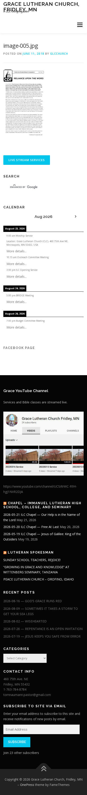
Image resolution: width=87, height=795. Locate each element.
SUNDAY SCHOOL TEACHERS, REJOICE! (31, 560)
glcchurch (59, 54)
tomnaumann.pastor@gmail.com (27, 695)
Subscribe (17, 742)
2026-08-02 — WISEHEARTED (25, 621)
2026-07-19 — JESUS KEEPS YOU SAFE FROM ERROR (42, 636)
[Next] (76, 216)
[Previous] (11, 216)
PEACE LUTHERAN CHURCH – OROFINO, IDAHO (38, 579)
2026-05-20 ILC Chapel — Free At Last (31, 527)
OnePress (27, 785)
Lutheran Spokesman (31, 552)
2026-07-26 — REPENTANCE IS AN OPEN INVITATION (43, 629)
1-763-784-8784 (14, 689)
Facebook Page (19, 348)
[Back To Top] (44, 769)
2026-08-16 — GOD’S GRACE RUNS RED (32, 601)
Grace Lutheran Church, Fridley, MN (41, 6)
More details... (16, 251)
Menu (79, 25)
